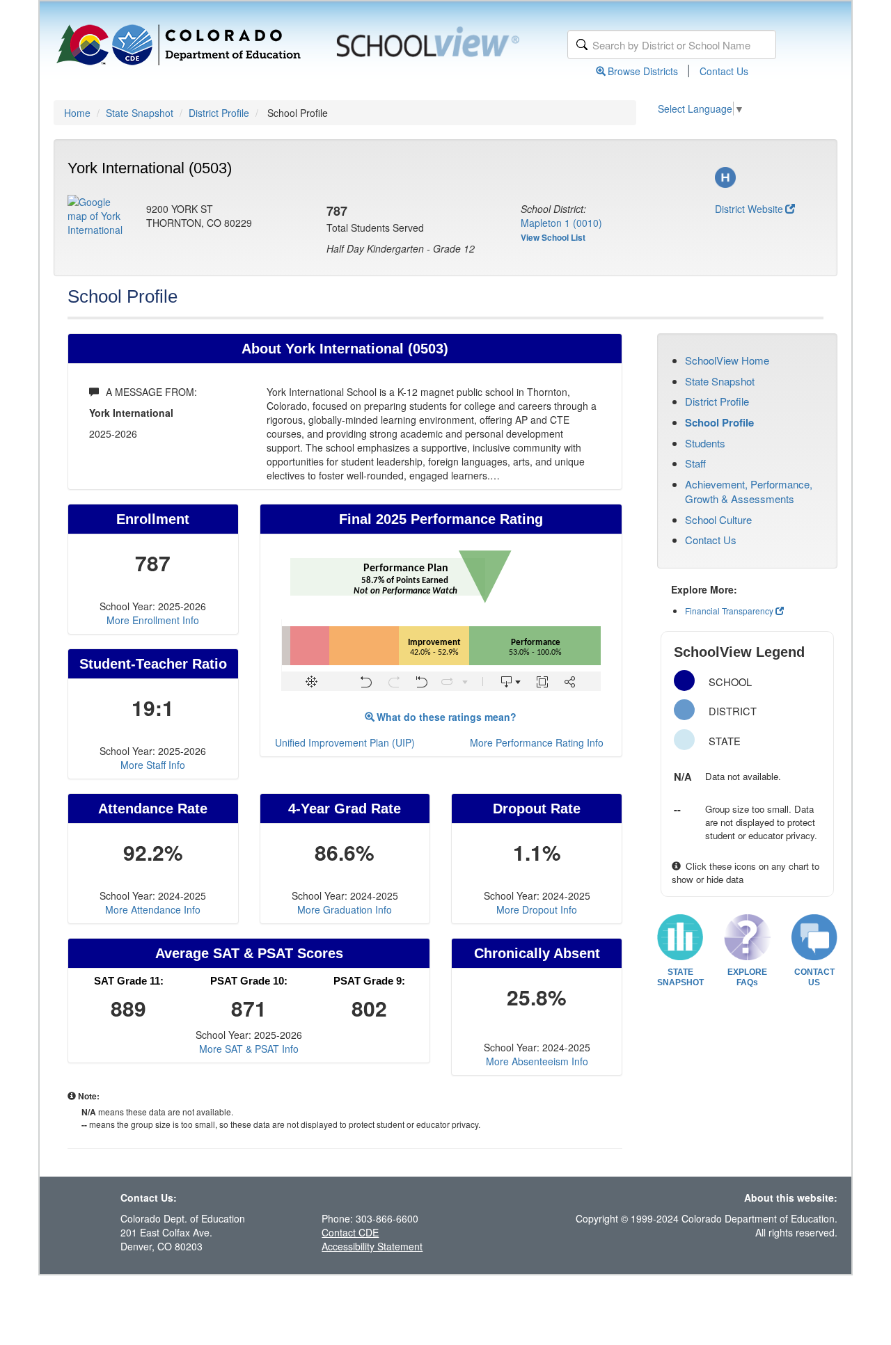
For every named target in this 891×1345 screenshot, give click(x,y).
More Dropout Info (536, 909)
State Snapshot (139, 113)
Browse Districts (643, 71)
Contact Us (724, 71)
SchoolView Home (727, 360)
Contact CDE (350, 1232)
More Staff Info (152, 765)
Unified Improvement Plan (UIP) (345, 742)
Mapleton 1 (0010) (561, 223)
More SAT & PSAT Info (249, 1049)
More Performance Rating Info (537, 742)
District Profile (219, 113)
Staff (695, 463)
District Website (749, 209)
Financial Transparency (729, 610)
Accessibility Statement (372, 1246)
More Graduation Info (344, 909)
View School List (553, 237)
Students (705, 443)
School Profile (719, 422)
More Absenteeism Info (537, 1061)
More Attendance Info (152, 909)
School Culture (718, 519)
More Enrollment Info (153, 620)
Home (77, 113)
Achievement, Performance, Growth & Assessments (748, 491)
